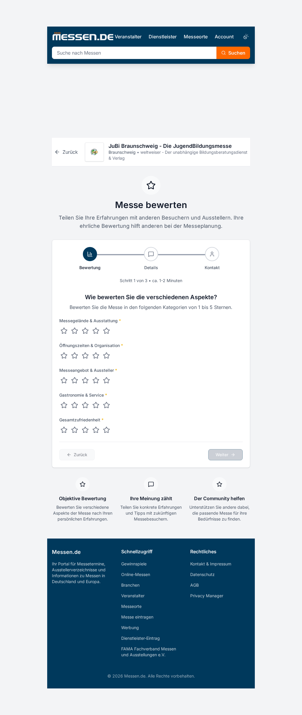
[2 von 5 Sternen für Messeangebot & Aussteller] (74, 380)
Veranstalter (128, 37)
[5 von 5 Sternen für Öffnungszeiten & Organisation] (106, 355)
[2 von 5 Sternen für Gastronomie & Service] (74, 405)
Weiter (222, 454)
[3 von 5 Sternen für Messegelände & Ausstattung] (85, 331)
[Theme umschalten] (245, 36)
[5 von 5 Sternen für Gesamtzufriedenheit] (106, 430)
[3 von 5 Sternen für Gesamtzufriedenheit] (85, 430)
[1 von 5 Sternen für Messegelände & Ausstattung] (64, 331)
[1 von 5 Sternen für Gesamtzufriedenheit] (64, 430)
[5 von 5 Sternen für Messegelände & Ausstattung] (106, 331)
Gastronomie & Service (83, 394)
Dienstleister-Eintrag (140, 638)
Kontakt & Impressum (210, 563)
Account (224, 37)
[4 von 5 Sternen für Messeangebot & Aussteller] (96, 380)
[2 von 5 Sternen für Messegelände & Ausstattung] (74, 331)
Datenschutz (202, 574)
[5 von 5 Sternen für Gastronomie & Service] (106, 405)
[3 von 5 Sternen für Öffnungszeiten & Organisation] (85, 355)
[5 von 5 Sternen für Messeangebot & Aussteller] (106, 380)
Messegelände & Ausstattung (90, 320)
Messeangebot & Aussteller (88, 370)
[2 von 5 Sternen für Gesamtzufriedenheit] (74, 430)
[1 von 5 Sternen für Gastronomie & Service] (64, 405)
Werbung (130, 627)
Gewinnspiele (134, 563)
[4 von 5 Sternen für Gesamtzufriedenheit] (96, 430)
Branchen (130, 585)
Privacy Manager (206, 595)
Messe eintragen (137, 616)
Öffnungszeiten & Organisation (91, 345)
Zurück (80, 454)
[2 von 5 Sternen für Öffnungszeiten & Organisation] (74, 355)
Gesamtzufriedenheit (81, 419)
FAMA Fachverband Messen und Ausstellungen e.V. (148, 651)
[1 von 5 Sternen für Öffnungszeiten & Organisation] (64, 355)
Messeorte (196, 37)
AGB (194, 585)
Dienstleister (163, 37)
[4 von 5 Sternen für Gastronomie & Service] (96, 405)
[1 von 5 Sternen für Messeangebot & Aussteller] (64, 380)
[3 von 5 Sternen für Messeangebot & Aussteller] (85, 380)
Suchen (236, 53)
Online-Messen (135, 574)
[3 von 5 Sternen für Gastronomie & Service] (85, 405)
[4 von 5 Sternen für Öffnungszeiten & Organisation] (96, 355)
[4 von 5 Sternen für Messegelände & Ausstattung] (96, 331)
